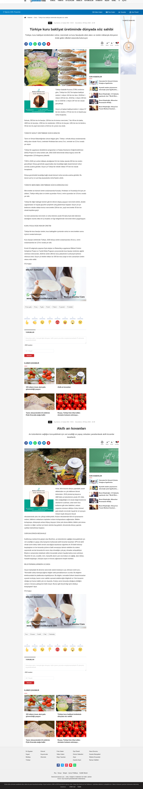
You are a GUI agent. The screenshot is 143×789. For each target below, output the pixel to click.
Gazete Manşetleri (94, 754)
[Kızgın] (57, 319)
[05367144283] (74, 765)
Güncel (43, 751)
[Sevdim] (42, 319)
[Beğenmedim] (50, 319)
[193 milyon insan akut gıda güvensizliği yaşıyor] (39, 376)
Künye (60, 773)
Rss (55, 773)
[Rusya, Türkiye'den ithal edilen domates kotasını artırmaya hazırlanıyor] (71, 401)
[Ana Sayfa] (25, 17)
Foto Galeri (111, 12)
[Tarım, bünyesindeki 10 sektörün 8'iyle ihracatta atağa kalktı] (39, 401)
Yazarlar (123, 12)
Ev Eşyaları (29, 751)
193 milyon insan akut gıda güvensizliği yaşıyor (36, 388)
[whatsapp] (35, 44)
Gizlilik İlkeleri (83, 773)
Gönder (29, 355)
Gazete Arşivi (77, 760)
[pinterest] (48, 44)
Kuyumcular (44, 754)
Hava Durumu (93, 751)
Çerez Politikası (73, 773)
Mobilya (28, 757)
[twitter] (30, 44)
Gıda (35, 17)
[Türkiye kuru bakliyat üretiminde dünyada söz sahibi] (55, 67)
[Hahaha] (65, 319)
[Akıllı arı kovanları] (71, 376)
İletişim (65, 773)
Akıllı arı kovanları (64, 387)
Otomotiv (43, 757)
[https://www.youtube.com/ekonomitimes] (70, 765)
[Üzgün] (80, 319)
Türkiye (28, 760)
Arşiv (74, 757)
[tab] (30, 332)
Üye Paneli (134, 12)
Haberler (30, 17)
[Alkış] (35, 319)
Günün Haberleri (78, 754)
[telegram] (39, 44)
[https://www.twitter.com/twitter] (62, 765)
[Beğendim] (27, 319)
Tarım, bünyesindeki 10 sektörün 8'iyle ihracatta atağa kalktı (38, 414)
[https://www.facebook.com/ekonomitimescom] (58, 765)
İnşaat (28, 754)
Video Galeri (98, 12)
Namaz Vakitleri (94, 760)
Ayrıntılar (72, 787)
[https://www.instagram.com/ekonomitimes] (66, 765)
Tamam (79, 787)
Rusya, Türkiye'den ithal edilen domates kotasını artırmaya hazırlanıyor (69, 414)
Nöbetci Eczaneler (94, 757)
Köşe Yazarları (61, 757)
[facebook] (26, 44)
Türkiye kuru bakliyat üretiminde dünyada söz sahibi (53, 17)
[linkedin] (44, 44)
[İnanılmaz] (72, 319)
